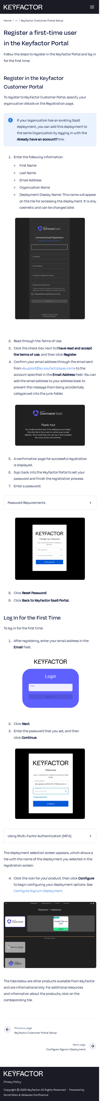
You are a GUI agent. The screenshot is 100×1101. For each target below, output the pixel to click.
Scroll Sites (11, 1098)
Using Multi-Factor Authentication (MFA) (39, 842)
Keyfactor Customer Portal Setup (42, 20)
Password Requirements (26, 508)
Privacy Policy (12, 1085)
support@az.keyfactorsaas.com (48, 368)
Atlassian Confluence (34, 1098)
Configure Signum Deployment (57, 897)
